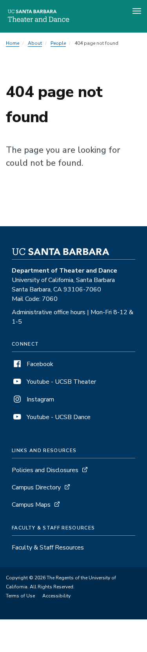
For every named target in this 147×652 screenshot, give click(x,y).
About (35, 43)
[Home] (38, 21)
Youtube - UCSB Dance (58, 417)
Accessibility (56, 596)
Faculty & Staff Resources (48, 547)
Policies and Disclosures (45, 470)
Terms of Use (20, 596)
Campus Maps (31, 504)
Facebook (39, 364)
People (58, 43)
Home (12, 43)
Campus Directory (36, 487)
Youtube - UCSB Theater (60, 381)
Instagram (39, 399)
